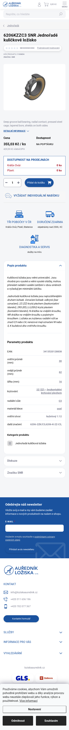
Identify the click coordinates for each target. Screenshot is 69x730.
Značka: (9, 57)
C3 (60, 400)
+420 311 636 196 (21, 599)
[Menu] (64, 4)
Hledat (61, 14)
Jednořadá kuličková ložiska (30, 443)
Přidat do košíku (36, 182)
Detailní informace (14, 131)
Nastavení (34, 709)
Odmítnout (18, 720)
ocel (59, 408)
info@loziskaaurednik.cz (24, 592)
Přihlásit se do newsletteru (21, 549)
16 (60, 381)
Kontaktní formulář (21, 619)
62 (60, 372)
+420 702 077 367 (21, 606)
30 (60, 361)
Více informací (28, 700)
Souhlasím (51, 720)
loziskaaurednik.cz (34, 667)
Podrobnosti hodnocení (48, 48)
